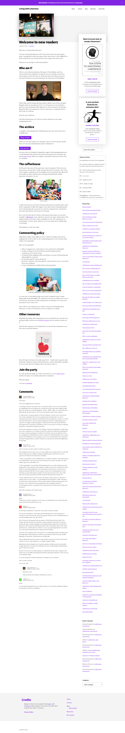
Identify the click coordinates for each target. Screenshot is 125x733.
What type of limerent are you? (91, 321)
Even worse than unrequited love (91, 305)
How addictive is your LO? (89, 348)
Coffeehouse (29, 383)
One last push (86, 500)
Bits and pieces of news (88, 464)
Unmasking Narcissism (88, 386)
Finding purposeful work (89, 460)
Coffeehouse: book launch (89, 324)
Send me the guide (92, 91)
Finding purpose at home (89, 553)
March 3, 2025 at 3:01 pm (28, 580)
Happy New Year (87, 557)
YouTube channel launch (89, 569)
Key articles (25, 148)
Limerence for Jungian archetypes (92, 543)
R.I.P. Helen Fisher (87, 612)
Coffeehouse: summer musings (91, 229)
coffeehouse (29, 217)
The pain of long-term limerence (91, 344)
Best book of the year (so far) (90, 232)
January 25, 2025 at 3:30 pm (29, 397)
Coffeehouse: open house (89, 379)
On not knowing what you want (91, 389)
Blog (68, 706)
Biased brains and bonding (89, 407)
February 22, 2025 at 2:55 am (29, 495)
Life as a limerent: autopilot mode (91, 283)
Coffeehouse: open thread (89, 213)
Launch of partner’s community (91, 287)
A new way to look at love (89, 392)
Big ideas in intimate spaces (90, 404)
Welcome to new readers (89, 547)
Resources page (26, 156)
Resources (70, 711)
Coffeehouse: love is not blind (90, 280)
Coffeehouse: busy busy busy (90, 550)
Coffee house (60, 373)
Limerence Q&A (87, 375)
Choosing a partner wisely (89, 419)
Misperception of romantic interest (92, 440)
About (69, 699)
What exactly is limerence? (90, 503)
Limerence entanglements (89, 600)
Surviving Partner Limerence (90, 271)
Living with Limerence (28, 8)
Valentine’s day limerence (89, 535)
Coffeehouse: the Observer (90, 491)
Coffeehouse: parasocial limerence (92, 265)
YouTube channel (43, 320)
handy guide (79, 3)
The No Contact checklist (89, 431)
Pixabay (49, 704)
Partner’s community (88, 314)
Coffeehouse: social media (89, 608)
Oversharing (86, 261)
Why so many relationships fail (91, 268)
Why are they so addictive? (90, 336)
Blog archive (25, 138)
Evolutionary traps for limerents (91, 443)
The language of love (88, 327)
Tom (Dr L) (25, 579)
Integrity (84, 428)
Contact (69, 702)
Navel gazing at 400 (87, 572)
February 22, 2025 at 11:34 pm (33, 568)
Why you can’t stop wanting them (91, 290)
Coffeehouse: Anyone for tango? (91, 293)
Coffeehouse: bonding (88, 452)
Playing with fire (87, 478)
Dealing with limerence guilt (90, 382)
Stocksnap (27, 706)
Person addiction (87, 591)
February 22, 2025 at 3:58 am (29, 507)
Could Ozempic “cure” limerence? (92, 302)
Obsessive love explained (89, 401)
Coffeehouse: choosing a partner (91, 416)
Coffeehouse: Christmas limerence (92, 565)
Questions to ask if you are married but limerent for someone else (92, 514)
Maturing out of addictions (90, 372)
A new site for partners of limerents (92, 222)
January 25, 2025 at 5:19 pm (29, 446)
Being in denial (86, 207)
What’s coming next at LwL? (90, 225)
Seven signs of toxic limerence (91, 317)
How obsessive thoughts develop (91, 210)
